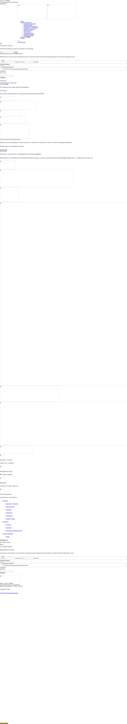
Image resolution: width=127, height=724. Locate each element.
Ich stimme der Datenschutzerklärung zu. (15, 69)
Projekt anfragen (22, 42)
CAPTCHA (3, 71)
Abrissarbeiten (27, 31)
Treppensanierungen (28, 33)
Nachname (35, 62)
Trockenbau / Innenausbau (30, 23)
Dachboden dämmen (28, 35)
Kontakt (23, 38)
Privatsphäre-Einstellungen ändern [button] (9, 593)
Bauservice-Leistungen (26, 22)
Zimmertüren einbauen (29, 34)
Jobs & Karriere (25, 37)
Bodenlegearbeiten (28, 25)
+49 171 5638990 (4, 84)
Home (22, 21)
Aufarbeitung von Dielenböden (31, 27)
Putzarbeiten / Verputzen (29, 29)
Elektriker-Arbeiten (28, 30)
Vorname (17, 62)
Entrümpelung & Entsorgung (30, 26)
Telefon (5, 64)
